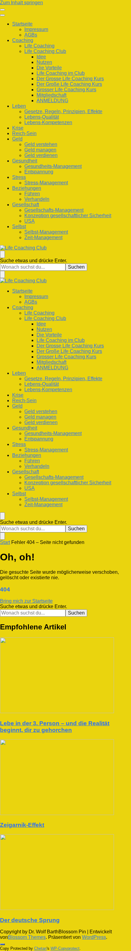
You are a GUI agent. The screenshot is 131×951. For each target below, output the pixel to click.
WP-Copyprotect (65, 948)
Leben (19, 106)
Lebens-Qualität (41, 117)
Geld (17, 138)
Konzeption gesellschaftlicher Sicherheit (67, 215)
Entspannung (38, 171)
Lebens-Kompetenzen (48, 122)
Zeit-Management (43, 237)
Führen (32, 193)
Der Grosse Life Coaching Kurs (70, 78)
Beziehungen (26, 188)
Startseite (22, 23)
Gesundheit (24, 160)
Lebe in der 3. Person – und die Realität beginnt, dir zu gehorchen (54, 726)
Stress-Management (46, 182)
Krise (17, 128)
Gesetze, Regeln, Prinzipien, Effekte (63, 111)
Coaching (22, 40)
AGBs (30, 34)
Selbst (19, 226)
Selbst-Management (46, 232)
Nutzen (44, 62)
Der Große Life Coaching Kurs (69, 84)
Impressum (36, 29)
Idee (41, 56)
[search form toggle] (2, 254)
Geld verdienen (41, 155)
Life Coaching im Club (61, 73)
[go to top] (2, 944)
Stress (19, 177)
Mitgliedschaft (51, 95)
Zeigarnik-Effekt (22, 825)
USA (29, 221)
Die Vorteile (49, 67)
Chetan (40, 948)
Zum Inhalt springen (21, 2)
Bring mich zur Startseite (26, 601)
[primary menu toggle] (2, 10)
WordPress (94, 937)
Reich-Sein (24, 133)
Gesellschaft (25, 204)
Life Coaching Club (45, 51)
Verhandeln (36, 199)
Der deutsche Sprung (30, 920)
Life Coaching (39, 45)
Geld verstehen (40, 144)
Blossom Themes (27, 937)
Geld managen (40, 149)
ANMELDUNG (52, 100)
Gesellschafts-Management (53, 210)
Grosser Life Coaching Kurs (66, 89)
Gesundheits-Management (53, 166)
